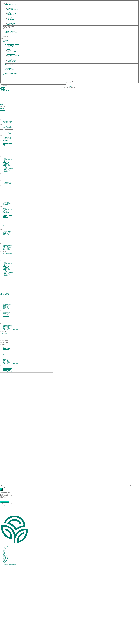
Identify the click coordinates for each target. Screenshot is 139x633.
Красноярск (5, 555)
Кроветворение (10, 14)
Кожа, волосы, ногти (11, 13)
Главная (1, 129)
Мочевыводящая (11, 15)
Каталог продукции (6, 306)
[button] (69, 38)
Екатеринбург (5, 549)
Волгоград (5, 559)
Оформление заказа (6, 225)
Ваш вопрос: (2, 499)
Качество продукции (10, 33)
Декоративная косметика (8, 129)
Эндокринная (10, 24)
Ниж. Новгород (5, 557)
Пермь (4, 553)
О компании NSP (9, 30)
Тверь (4, 562)
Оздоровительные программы (12, 5)
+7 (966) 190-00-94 (3, 336)
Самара (4, 551)
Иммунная (9, 12)
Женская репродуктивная (13, 9)
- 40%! (27, 177)
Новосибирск (5, 548)
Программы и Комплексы (7, 121)
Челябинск (5, 547)
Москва (4, 545)
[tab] (69, 140)
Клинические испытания (11, 35)
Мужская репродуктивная (13, 17)
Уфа (3, 554)
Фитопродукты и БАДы (10, 4)
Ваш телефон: (3, 497)
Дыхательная (10, 8)
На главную (5, 2)
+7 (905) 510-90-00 (5, 91)
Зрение (8, 10)
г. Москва (69, 86)
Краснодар (5, 560)
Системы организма (9, 7)
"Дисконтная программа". (22, 178)
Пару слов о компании (7, 240)
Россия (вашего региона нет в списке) (10, 564)
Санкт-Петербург (6, 546)
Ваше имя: (2, 496)
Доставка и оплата (7, 27)
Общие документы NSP (10, 31)
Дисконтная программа (8, 26)
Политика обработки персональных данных (11, 321)
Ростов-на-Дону (6, 558)
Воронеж (4, 556)
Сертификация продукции (11, 32)
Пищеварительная (11, 22)
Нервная (9, 18)
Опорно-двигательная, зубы (13, 20)
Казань (4, 550)
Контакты (5, 36)
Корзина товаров (6, 227)
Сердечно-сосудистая (12, 23)
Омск (4, 552)
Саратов (4, 561)
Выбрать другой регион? (69, 87)
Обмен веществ (10, 19)
